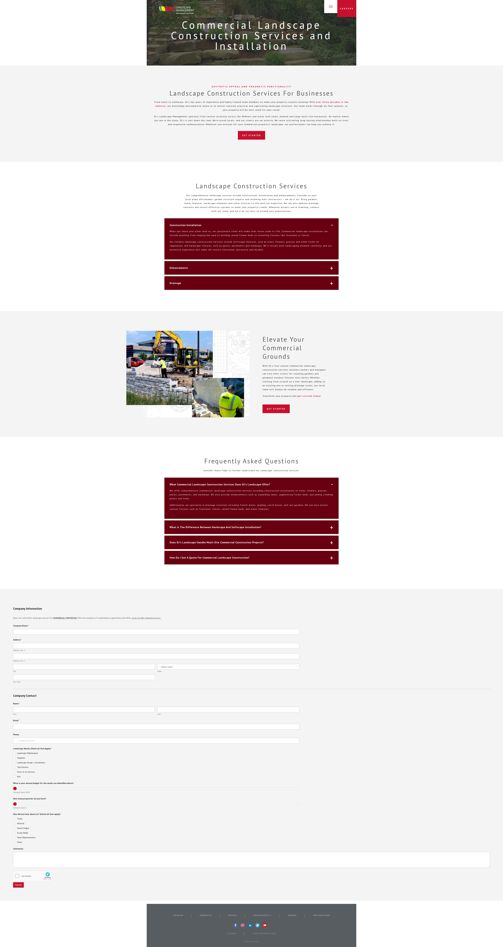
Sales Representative (26, 837)
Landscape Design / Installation (31, 762)
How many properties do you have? (29, 798)
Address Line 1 (19, 650)
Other (19, 842)
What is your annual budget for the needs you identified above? (43, 783)
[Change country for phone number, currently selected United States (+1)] (16, 740)
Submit (18, 884)
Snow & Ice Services (26, 772)
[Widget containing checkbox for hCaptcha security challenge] (33, 876)
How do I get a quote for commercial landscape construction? (210, 557)
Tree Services (22, 767)
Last (159, 714)
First (14, 714)
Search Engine (23, 828)
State (159, 671)
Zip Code (16, 682)
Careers (347, 8)
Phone (16, 734)
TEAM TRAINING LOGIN (264, 933)
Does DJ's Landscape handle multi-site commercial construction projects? (217, 542)
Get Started (251, 135)
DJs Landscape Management (176, 10)
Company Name (21, 625)
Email (16, 720)
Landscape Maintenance (27, 753)
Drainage (175, 283)
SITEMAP (231, 933)
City (14, 671)
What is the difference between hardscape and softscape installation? (215, 527)
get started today (308, 396)
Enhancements (179, 267)
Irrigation (21, 757)
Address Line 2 (19, 661)
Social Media (22, 832)
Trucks (20, 818)
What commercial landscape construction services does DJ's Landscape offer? (220, 484)
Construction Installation (185, 225)
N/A (18, 776)
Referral (20, 823)
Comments (18, 848)
